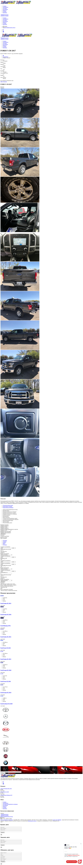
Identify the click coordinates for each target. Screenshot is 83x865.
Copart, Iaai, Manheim (57, 819)
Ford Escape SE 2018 (5, 670)
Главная (4, 6)
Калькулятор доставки (7, 506)
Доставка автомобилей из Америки (10, 804)
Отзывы (4, 11)
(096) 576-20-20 (3, 81)
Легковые (5, 540)
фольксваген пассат (32, 820)
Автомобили (5, 7)
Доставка (5, 8)
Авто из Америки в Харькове (6, 819)
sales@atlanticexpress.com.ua (9, 27)
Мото (4, 543)
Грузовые (5, 544)
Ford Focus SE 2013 (5, 648)
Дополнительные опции (8, 505)
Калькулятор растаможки (8, 507)
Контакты (5, 12)
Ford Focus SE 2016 (5, 681)
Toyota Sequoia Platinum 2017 (6, 795)
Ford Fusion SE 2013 (5, 603)
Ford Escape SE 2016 (5, 614)
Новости (5, 10)
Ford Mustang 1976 (5, 625)
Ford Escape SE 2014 (5, 692)
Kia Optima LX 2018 (4, 791)
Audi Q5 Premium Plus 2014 (6, 788)
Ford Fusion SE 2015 (5, 636)
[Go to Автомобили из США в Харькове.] (3, 55)
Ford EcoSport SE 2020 (6, 703)
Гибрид (4, 542)
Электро (4, 541)
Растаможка (5, 9)
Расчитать (3, 581)
